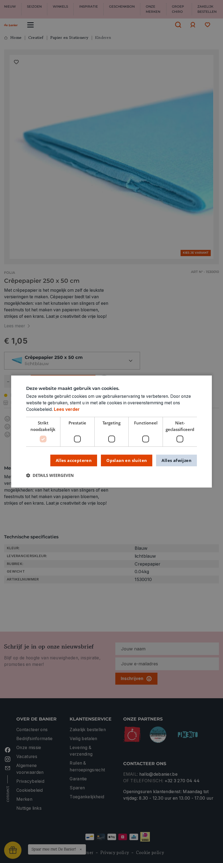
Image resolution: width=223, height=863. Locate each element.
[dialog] (111, 431)
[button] (50, 475)
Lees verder (67, 409)
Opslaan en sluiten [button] (126, 460)
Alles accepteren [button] (74, 460)
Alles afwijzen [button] (176, 460)
